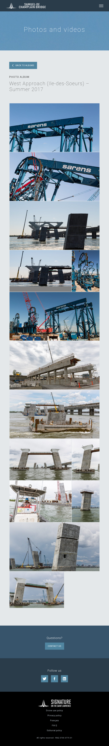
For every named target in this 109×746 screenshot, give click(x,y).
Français (54, 720)
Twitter (44, 678)
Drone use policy (54, 710)
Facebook (54, 678)
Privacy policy (55, 715)
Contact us (54, 646)
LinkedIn (64, 678)
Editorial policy (54, 730)
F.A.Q (54, 725)
